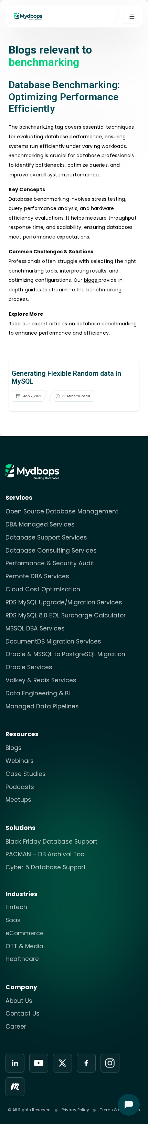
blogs (91, 280)
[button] (131, 16)
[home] (67, 16)
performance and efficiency (74, 332)
